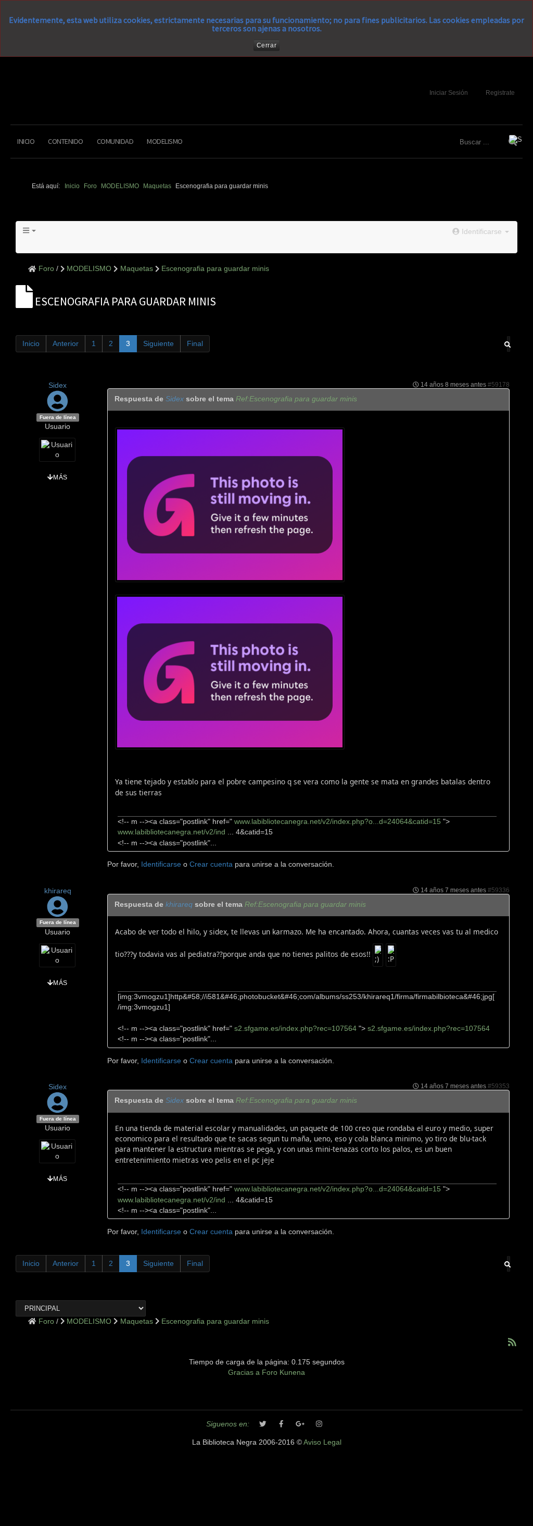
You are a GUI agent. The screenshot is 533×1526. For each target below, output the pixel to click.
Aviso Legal (322, 1442)
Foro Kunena (283, 1372)
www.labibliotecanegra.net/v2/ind (171, 832)
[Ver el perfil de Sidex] (57, 407)
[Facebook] (281, 1424)
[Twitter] (263, 1424)
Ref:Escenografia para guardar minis (296, 399)
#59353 (499, 1086)
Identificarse (161, 864)
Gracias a (244, 1372)
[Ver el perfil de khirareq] (57, 912)
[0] (230, 504)
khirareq (57, 891)
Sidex (57, 385)
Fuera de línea (58, 417)
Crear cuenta (211, 864)
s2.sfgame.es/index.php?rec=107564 (294, 1028)
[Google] (300, 1424)
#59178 (499, 385)
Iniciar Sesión (448, 92)
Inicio (25, 141)
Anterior (66, 344)
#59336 (499, 890)
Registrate (500, 92)
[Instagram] (319, 1424)
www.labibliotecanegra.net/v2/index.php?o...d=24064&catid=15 (336, 822)
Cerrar (267, 45)
